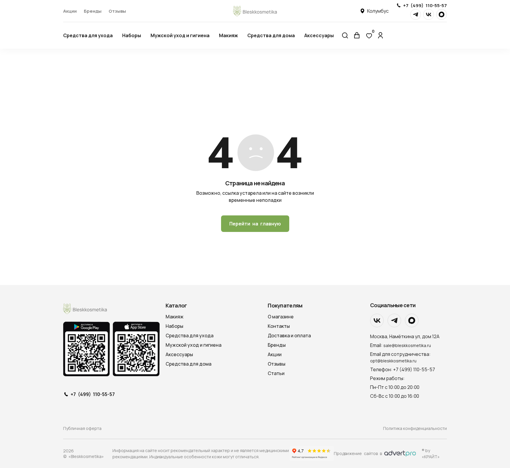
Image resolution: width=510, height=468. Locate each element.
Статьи (276, 373)
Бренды (93, 11)
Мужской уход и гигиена (180, 35)
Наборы (131, 35)
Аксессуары (319, 35)
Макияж (228, 35)
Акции (70, 11)
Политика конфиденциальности (415, 428)
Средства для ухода (88, 35)
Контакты (279, 326)
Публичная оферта (82, 428)
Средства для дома (271, 35)
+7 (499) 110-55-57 (425, 5)
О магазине (281, 316)
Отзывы (117, 11)
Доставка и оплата (289, 335)
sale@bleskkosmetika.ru (407, 345)
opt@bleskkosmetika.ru (393, 361)
